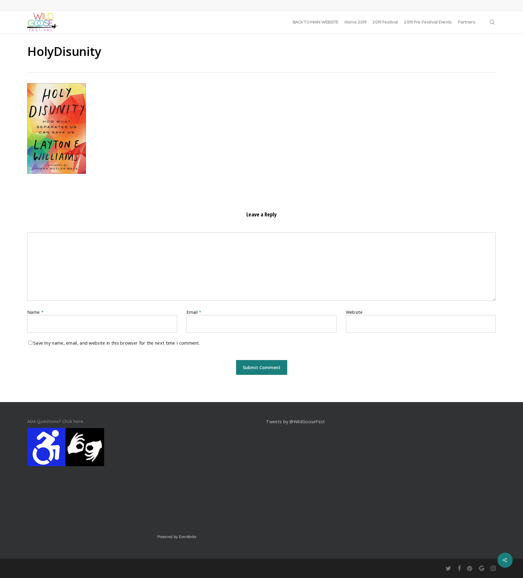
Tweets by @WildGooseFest (295, 421)
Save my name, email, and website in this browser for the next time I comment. (116, 343)
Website (354, 312)
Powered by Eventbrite (176, 537)
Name (35, 312)
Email (193, 312)
